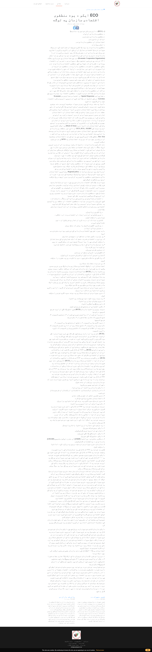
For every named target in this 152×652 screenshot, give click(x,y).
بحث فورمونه (73, 643)
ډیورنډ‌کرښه (69, 641)
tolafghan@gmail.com (76, 647)
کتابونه (81, 643)
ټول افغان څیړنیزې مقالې (94, 9)
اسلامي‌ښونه (78, 641)
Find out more (100, 650)
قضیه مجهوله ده (98, 597)
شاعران (82, 645)
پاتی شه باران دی (67, 597)
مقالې (59, 3)
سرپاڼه (67, 3)
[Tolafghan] (117, 3)
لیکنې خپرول (38, 3)
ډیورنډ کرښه (49, 3)
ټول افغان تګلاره (73, 645)
